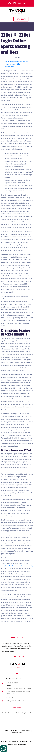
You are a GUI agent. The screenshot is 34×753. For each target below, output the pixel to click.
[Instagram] (19, 656)
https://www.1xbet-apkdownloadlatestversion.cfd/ (17, 566)
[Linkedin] (15, 656)
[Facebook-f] (11, 656)
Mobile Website (9, 67)
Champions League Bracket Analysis (16, 61)
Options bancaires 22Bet (12, 64)
